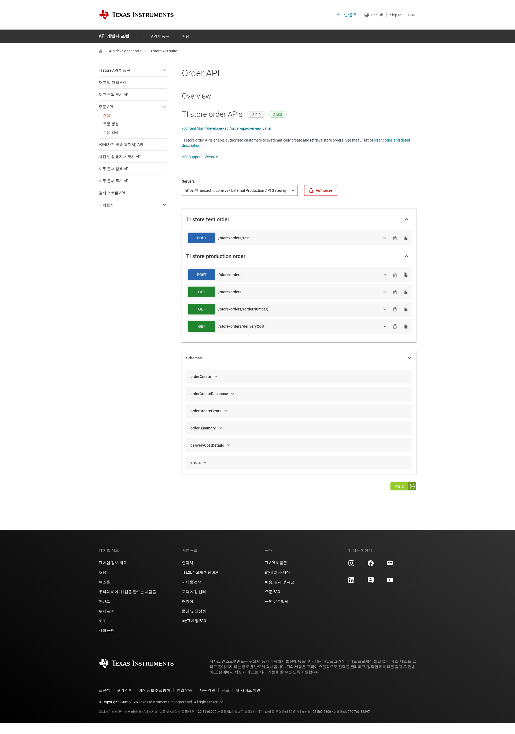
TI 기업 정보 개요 (113, 563)
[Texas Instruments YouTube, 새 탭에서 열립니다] (390, 582)
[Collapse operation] (406, 219)
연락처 (187, 563)
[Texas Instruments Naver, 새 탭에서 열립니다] (390, 565)
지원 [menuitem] (185, 36)
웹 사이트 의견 (248, 690)
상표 (225, 690)
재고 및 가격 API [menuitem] (112, 82)
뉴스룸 (104, 582)
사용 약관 (207, 690)
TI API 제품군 (276, 563)
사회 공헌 (107, 630)
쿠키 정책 (125, 690)
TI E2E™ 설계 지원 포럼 (201, 572)
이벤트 (104, 601)
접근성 (104, 690)
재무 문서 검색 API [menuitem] (114, 169)
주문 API (106, 106)
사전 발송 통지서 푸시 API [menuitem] (120, 156)
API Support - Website (200, 157)
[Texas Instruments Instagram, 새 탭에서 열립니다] (351, 565)
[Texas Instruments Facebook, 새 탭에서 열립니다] (370, 565)
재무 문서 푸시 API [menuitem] (114, 181)
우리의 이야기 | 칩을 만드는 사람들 (127, 592)
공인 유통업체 (276, 601)
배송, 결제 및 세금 (280, 582)
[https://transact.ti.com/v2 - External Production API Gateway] (240, 190)
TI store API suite (163, 51)
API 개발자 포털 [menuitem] (114, 36)
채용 (102, 572)
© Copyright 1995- (118, 702)
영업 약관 (185, 690)
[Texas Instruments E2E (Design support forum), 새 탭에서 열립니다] (370, 582)
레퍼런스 (106, 205)
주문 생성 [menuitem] (111, 124)
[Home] (136, 15)
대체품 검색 (191, 582)
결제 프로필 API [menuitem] (112, 193)
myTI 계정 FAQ (194, 621)
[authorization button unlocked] (395, 238)
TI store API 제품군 (114, 70)
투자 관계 (107, 611)
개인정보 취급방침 (154, 690)
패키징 (187, 601)
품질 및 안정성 (194, 611)
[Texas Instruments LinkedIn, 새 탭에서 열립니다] (351, 582)
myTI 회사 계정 (277, 572)
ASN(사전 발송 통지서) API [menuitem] (121, 144)
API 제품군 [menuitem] (160, 36)
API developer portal (125, 51)
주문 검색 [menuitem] (111, 132)
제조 (102, 621)
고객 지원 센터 (194, 592)
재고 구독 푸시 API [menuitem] (114, 94)
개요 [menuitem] (107, 115)
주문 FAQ (272, 592)
